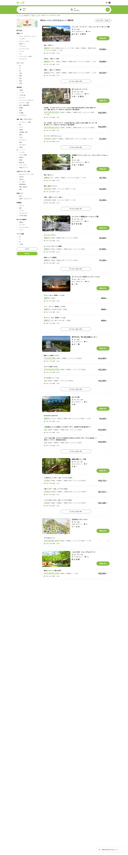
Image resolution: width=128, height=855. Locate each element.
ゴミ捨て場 (22, 95)
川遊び (21, 147)
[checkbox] (17, 36)
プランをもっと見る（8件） (75, 147)
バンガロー (22, 38)
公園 (20, 83)
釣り (20, 124)
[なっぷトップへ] (20, 3)
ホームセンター (23, 213)
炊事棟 (21, 107)
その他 (21, 244)
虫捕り (21, 160)
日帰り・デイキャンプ (25, 198)
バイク (21, 230)
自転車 (21, 129)
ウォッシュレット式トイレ (26, 100)
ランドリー (22, 97)
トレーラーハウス (24, 49)
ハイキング (22, 150)
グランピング (23, 59)
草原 (20, 81)
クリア (27, 249)
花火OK (21, 177)
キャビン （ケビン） (25, 41)
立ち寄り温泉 (23, 215)
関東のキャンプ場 (36, 15)
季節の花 (21, 162)
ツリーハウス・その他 (25, 56)
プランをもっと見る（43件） (76, 329)
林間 (20, 75)
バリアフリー (23, 115)
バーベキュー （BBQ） (25, 122)
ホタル (21, 137)
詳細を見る (103, 38)
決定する (27, 253)
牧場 (20, 134)
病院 (20, 208)
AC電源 (21, 113)
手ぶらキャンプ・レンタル (26, 174)
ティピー (21, 51)
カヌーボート (23, 145)
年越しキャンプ (23, 167)
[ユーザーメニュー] (108, 2)
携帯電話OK (22, 184)
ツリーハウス (23, 165)
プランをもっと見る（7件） (75, 208)
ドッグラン (22, 152)
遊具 (20, 142)
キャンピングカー (24, 227)
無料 (20, 189)
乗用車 (21, 222)
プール (21, 127)
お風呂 (21, 90)
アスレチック (23, 139)
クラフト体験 (23, 155)
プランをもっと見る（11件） (76, 268)
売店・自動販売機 (24, 105)
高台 (20, 78)
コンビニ (21, 210)
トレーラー (22, 225)
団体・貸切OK (23, 187)
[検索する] (108, 10)
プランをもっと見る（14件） (76, 81)
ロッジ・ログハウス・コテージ (27, 36)
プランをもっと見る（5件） (75, 511)
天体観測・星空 (23, 132)
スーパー (21, 205)
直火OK (21, 179)
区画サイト (22, 44)
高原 (20, 73)
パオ (20, 54)
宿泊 (20, 196)
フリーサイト (23, 46)
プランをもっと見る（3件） (75, 451)
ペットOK (22, 182)
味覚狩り (21, 157)
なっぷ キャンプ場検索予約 (23, 15)
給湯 (20, 110)
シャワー (21, 92)
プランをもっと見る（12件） (76, 389)
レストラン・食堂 (24, 102)
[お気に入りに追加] (68, 28)
